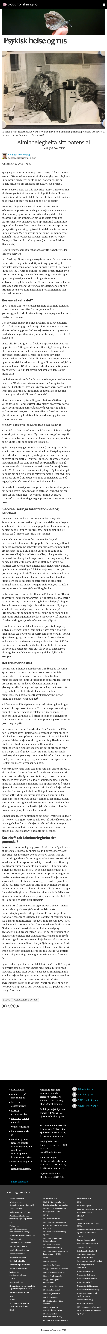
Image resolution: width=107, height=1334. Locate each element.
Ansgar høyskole (17, 1198)
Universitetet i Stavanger (87, 1286)
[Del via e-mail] (18, 1006)
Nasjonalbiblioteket (51, 1219)
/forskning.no (85, 1094)
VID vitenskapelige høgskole (89, 1307)
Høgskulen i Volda (17, 1261)
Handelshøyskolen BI (19, 1246)
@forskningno (85, 1089)
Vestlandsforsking (85, 1300)
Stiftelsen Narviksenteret (87, 1244)
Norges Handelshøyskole (53, 1272)
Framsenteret (15, 1239)
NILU (12, 1310)
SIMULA (80, 1216)
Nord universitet (50, 1261)
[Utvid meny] (103, 4)
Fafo (11, 1222)
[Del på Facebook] (4, 1006)
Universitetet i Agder (85, 1271)
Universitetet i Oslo (85, 1282)
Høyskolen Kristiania (18, 1268)
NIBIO (12, 1300)
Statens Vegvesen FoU (86, 1240)
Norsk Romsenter (50, 1297)
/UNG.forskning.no (88, 1100)
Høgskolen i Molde (17, 1254)
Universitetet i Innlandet (87, 1278)
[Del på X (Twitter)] (8, 1006)
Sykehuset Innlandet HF (87, 1251)
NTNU (45, 1215)
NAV (11, 1296)
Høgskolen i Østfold (18, 1257)
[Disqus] (53, 1042)
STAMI (80, 1236)
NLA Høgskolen (50, 1198)
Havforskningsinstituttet (20, 1250)
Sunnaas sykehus (84, 1247)
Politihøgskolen (84, 1198)
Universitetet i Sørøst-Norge (88, 1290)
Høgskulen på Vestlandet (20, 1265)
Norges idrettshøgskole (53, 1286)
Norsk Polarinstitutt (51, 1290)
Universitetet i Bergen (86, 1275)
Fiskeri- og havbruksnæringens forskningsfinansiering (19, 1229)
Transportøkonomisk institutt (90, 1261)
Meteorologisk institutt (19, 1292)
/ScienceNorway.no (88, 1105)
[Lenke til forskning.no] (50, 3)
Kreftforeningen (16, 1282)
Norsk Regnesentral (51, 1293)
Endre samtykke (19, 1181)
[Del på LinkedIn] (13, 1006)
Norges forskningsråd (52, 1276)
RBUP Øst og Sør (84, 1206)
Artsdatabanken (16, 1209)
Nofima (46, 1258)
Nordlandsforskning (52, 1265)
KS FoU (12, 1278)
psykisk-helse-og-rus (25, 1000)
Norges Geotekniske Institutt (55, 1269)
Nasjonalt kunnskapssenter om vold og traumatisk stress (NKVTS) (55, 1225)
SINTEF (80, 1219)
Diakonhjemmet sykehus (20, 1212)
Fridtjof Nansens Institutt (20, 1243)
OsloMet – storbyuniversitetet (55, 1320)
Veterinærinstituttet (85, 1303)
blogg (6, 1000)
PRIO (79, 1202)
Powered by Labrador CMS (53, 1330)
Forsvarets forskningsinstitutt (22, 1235)
